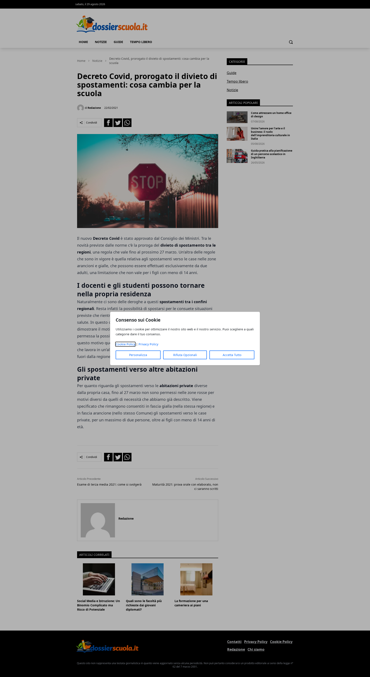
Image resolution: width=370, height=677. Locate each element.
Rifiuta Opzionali (185, 355)
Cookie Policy (125, 344)
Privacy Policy (148, 344)
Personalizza (138, 355)
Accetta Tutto (232, 355)
